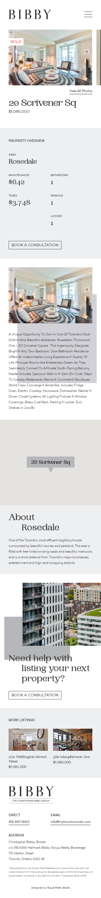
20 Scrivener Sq (50, 462)
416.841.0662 (19, 822)
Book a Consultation (35, 695)
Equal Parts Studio (58, 887)
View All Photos (80, 91)
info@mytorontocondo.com (71, 822)
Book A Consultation (35, 245)
